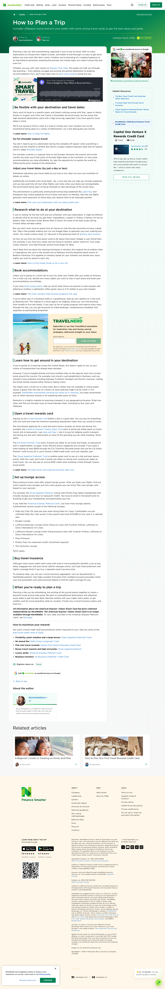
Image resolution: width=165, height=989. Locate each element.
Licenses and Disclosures (100, 861)
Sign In (142, 5)
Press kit (75, 827)
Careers (75, 800)
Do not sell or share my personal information (131, 814)
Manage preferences (27, 980)
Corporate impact (79, 803)
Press (74, 823)
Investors (76, 830)
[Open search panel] (132, 5)
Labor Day (87, 192)
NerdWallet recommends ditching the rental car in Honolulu (50, 392)
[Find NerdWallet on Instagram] (132, 847)
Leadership (76, 796)
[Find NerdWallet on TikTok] (141, 847)
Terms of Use (76, 349)
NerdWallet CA (101, 977)
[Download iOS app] (29, 848)
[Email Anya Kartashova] (30, 700)
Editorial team (78, 820)
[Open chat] (158, 982)
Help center (101, 792)
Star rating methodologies (78, 815)
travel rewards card (38, 418)
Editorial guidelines (80, 810)
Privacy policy (127, 802)
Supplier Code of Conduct (128, 797)
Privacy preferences (130, 809)
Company (76, 792)
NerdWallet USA (82, 977)
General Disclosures (87, 919)
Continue (47, 980)
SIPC (115, 911)
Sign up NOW (88, 341)
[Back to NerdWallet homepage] (14, 14)
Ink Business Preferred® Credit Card (52, 657)
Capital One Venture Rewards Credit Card (60, 645)
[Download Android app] (46, 848)
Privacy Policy (70, 350)
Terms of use (126, 792)
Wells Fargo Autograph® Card (44, 641)
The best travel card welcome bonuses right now (50, 470)
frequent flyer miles (59, 68)
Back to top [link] (21, 681)
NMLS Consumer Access (80, 861)
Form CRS (100, 915)
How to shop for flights (38, 134)
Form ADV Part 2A (111, 915)
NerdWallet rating (138, 146)
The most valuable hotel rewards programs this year (52, 294)
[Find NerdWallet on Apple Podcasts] (137, 847)
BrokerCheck (76, 921)
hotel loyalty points (33, 286)
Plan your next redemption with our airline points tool (53, 202)
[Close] (162, 969)
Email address (58, 337)
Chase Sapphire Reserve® (70, 649)
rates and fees (49, 432)
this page (27, 617)
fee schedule (99, 919)
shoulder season (34, 150)
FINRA (110, 911)
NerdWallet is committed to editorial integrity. (131, 81)
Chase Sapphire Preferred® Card (76, 637)
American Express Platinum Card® (45, 653)
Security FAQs (102, 796)
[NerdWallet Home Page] (12, 5)
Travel (22, 14)
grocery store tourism (90, 234)
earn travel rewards (68, 74)
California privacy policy (132, 806)
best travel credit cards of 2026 (28, 632)
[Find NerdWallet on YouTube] (127, 847)
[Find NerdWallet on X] (123, 847)
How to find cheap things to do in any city (47, 263)
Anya (37, 697)
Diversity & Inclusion (81, 807)
